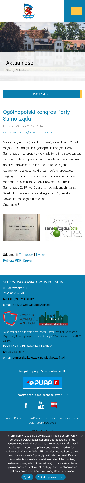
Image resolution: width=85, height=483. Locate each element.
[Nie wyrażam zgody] (82, 436)
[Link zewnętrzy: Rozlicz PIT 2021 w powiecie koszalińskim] (53, 320)
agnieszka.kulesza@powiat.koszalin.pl (27, 132)
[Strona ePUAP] (42, 383)
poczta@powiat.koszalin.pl (31, 304)
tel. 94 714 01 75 (14, 352)
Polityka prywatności (50, 477)
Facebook (26, 255)
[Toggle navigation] (76, 11)
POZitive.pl (50, 422)
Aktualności (23, 70)
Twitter (40, 255)
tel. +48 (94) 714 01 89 (18, 299)
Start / (10, 70)
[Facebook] (26, 404)
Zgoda (27, 477)
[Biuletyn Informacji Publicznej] (54, 405)
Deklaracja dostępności (42, 430)
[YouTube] (41, 404)
